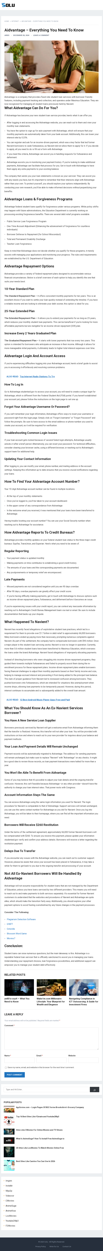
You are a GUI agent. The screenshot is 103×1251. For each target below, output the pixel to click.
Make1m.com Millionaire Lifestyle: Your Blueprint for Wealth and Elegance (51, 1001)
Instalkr (9, 1185)
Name (7, 1056)
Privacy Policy (40, 1247)
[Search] (94, 1089)
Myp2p (9, 1191)
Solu (46, 1242)
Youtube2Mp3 (12, 1221)
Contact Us (66, 1247)
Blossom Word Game (17, 933)
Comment (9, 1025)
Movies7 (11, 938)
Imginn (9, 1180)
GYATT (10, 924)
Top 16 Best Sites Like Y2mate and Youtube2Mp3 (37, 1116)
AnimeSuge (11, 1206)
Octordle (11, 929)
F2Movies (10, 1225)
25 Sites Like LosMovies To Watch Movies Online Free (40, 1148)
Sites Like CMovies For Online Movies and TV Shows (39, 1130)
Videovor (10, 1195)
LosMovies (11, 1216)
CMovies (10, 1200)
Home (6, 21)
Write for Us (54, 1247)
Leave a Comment (41, 35)
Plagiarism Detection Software (21, 919)
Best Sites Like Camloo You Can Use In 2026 (35, 1161)
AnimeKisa (11, 1210)
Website (72, 1056)
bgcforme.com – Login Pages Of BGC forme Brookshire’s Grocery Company (50, 1107)
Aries (6, 35)
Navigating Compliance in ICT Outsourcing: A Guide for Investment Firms (83, 1001)
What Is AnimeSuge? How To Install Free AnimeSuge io (40, 1139)
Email (39, 1056)
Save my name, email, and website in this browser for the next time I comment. (41, 1067)
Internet (15, 21)
